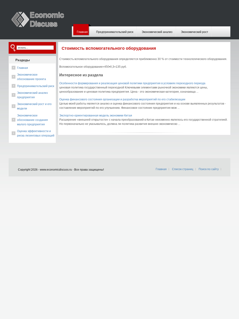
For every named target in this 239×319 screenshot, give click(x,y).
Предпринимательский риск (114, 32)
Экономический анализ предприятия (32, 95)
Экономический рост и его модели (34, 106)
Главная (82, 32)
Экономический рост (194, 32)
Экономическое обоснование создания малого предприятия (32, 120)
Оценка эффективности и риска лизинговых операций (35, 133)
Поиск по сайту (209, 169)
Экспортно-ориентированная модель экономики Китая (95, 115)
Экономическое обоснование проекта (31, 77)
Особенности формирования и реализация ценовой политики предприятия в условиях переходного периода (132, 83)
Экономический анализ (157, 32)
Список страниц (182, 169)
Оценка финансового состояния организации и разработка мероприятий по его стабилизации (122, 99)
